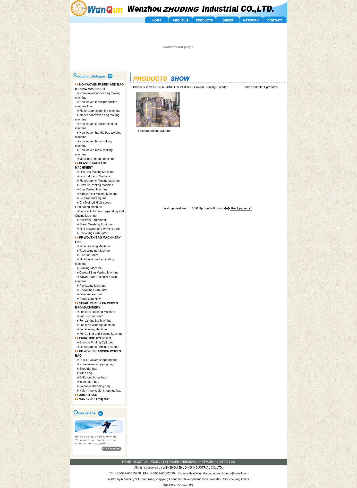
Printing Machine (90, 268)
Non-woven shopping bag (96, 364)
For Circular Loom (91, 316)
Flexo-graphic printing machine (99, 110)
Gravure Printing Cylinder (96, 342)
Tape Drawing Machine (94, 246)
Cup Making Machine (93, 189)
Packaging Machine (92, 285)
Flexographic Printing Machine (99, 180)
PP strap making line (93, 198)
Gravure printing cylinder (154, 131)
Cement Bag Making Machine (99, 272)
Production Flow (90, 298)
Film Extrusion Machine (94, 176)
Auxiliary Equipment (92, 220)
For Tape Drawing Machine (97, 312)
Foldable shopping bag (94, 386)
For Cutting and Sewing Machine (101, 333)
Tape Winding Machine (94, 250)
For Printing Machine (93, 329)
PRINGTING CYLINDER (173, 87)
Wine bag (85, 373)
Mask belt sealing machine (97, 159)
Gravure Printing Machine (96, 185)
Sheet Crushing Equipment (97, 224)
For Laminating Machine (95, 320)
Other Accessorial (90, 294)
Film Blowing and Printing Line (99, 229)
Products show (143, 87)
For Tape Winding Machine (97, 325)
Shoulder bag (88, 368)
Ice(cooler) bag (89, 382)
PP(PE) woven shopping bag (98, 360)
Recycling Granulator (93, 233)
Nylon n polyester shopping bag (100, 390)
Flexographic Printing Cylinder (99, 347)
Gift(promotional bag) (93, 377)
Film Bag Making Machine (96, 172)
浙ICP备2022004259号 (178, 485)
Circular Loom (88, 255)
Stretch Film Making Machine (98, 194)
